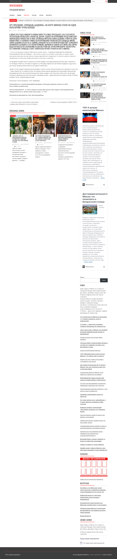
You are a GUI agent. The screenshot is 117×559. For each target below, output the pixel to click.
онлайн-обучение (100, 81)
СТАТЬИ (41, 15)
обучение (97, 44)
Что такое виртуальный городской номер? (98, 85)
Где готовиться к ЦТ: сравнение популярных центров (98, 38)
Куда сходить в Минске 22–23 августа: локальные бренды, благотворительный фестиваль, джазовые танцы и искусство (93, 291)
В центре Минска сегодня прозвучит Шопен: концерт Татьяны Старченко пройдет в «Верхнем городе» (91, 301)
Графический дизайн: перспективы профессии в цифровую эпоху (99, 50)
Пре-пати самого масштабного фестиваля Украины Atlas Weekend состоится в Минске (24, 103)
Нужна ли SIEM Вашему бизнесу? (90, 350)
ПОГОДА (34, 15)
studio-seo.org (84, 479)
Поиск (82, 277)
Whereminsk (15, 5)
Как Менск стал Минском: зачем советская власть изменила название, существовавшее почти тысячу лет (93, 307)
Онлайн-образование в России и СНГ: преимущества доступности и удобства (99, 74)
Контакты (49, 15)
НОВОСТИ (26, 15)
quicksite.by (99, 479)
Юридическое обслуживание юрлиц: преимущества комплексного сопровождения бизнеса (91, 433)
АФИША (19, 15)
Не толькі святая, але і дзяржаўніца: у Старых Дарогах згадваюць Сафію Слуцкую (93, 402)
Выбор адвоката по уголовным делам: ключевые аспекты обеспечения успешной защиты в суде (98, 96)
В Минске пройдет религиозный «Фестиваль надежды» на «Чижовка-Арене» (92, 409)
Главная (11, 15)
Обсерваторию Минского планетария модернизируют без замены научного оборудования (93, 510)
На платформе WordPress (81, 555)
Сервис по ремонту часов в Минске (92, 444)
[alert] (94, 543)
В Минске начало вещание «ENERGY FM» (63, 102)
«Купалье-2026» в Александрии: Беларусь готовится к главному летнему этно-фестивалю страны (20, 139)
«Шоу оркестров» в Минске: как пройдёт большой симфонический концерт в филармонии (94, 332)
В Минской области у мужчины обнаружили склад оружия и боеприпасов (65, 138)
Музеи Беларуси (85, 516)
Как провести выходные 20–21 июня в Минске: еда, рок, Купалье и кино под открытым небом (43, 138)
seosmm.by (92, 479)
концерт (18, 146)
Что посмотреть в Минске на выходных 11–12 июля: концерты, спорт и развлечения (93, 319)
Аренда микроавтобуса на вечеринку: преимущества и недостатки (99, 61)
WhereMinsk (22, 30)
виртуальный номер (100, 90)
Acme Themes (107, 555)
